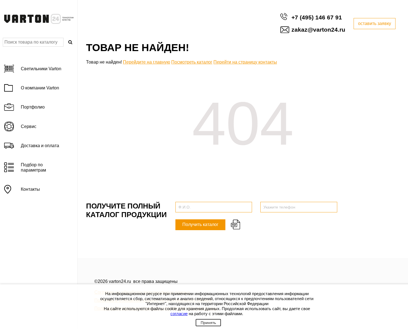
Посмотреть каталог (191, 62)
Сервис (28, 126)
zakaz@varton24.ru (318, 29)
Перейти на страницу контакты (245, 62)
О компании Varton (40, 88)
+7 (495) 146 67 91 (316, 17)
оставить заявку (374, 23)
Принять (208, 322)
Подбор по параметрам (33, 167)
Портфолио (33, 107)
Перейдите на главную (146, 62)
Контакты (30, 189)
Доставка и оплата (40, 145)
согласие (179, 313)
